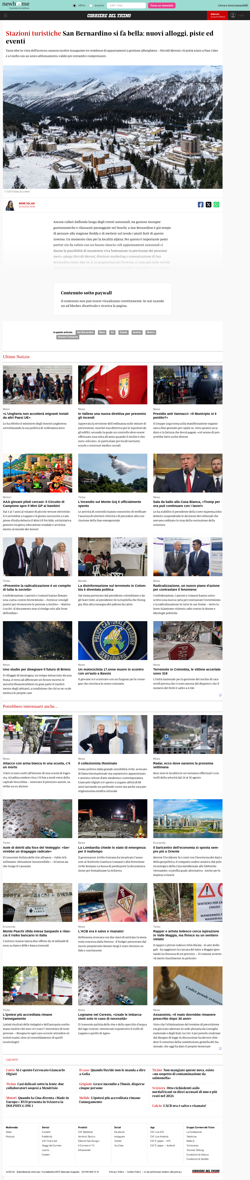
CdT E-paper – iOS (160, 1141)
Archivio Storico (86, 1136)
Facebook (119, 1132)
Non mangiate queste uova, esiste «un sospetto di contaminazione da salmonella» (183, 1074)
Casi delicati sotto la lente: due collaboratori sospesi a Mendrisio (35, 1086)
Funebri (46, 1154)
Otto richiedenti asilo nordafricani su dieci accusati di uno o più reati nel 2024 (184, 1092)
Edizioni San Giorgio (88, 1141)
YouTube (118, 1145)
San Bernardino (85, 332)
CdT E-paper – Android (162, 1145)
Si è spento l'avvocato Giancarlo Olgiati (35, 1072)
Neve (102, 332)
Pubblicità (47, 1136)
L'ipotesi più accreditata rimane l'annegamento (109, 1100)
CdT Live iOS (157, 1132)
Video (9, 1132)
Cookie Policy (134, 1171)
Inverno (137, 332)
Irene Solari (27, 203)
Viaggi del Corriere (51, 1145)
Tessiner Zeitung (195, 1150)
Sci (112, 332)
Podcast (10, 1136)
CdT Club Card (49, 1141)
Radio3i (190, 1141)
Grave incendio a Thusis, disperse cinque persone (112, 1086)
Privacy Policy (116, 1171)
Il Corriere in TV (86, 1145)
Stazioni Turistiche (68, 336)
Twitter (118, 1141)
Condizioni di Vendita (197, 1159)
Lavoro (45, 1150)
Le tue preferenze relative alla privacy (163, 1171)
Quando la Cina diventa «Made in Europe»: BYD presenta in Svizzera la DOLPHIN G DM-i (37, 1102)
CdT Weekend (85, 1132)
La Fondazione (194, 1132)
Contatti (46, 1132)
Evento (123, 332)
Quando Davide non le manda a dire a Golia (112, 1072)
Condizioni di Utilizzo (197, 1154)
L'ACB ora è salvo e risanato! (179, 1106)
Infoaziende (84, 1150)
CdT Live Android (159, 1136)
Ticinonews (192, 1145)
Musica (151, 332)
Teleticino (191, 1136)
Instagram (119, 1136)
